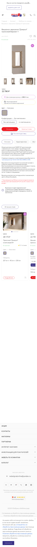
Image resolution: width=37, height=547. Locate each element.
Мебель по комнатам (11, 457)
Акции (4, 426)
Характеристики (21, 142)
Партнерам (6, 442)
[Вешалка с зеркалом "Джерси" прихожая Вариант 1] (18, 59)
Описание (7, 142)
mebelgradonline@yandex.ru (20, 476)
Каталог (5, 463)
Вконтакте (6, 485)
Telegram (11, 485)
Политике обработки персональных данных (17, 533)
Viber (21, 485)
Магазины (6, 436)
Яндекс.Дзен (31, 485)
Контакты (6, 431)
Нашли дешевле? (12, 101)
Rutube (16, 485)
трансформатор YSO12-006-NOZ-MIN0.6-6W (16, 159)
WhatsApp (26, 485)
